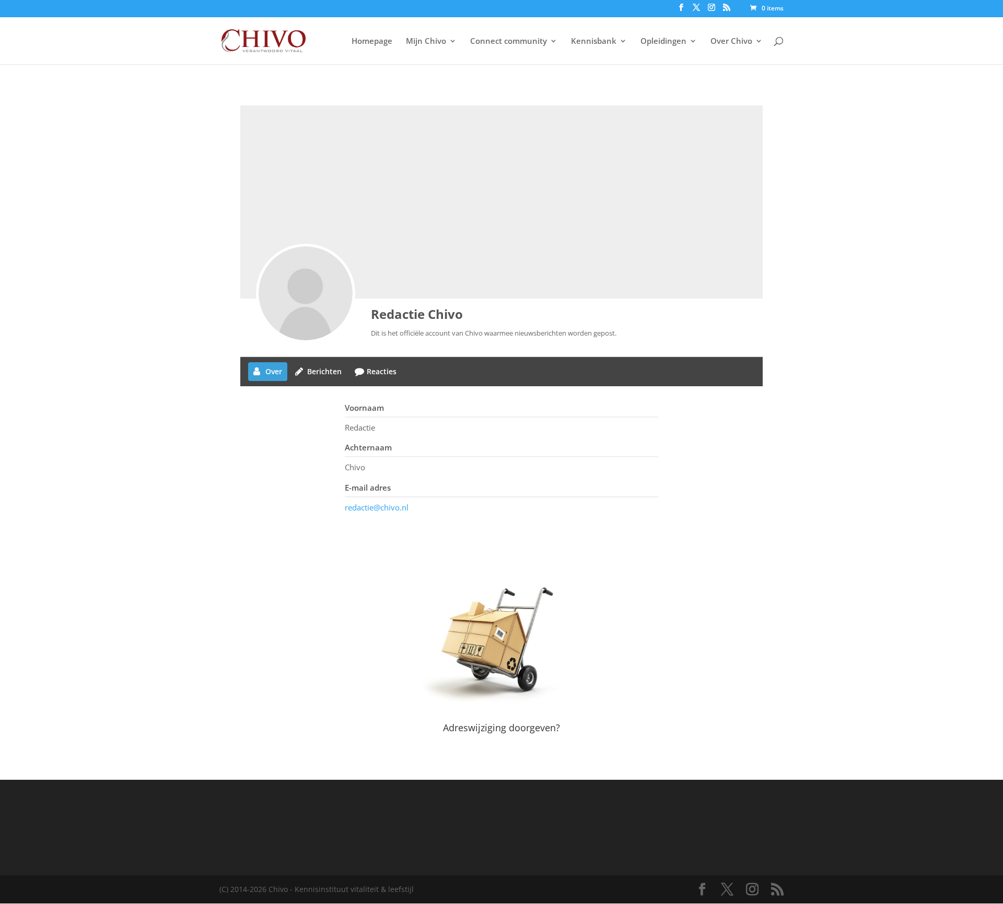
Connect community (508, 41)
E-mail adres (368, 487)
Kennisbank (593, 41)
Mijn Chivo (426, 41)
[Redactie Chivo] (305, 293)
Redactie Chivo (417, 314)
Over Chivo (731, 41)
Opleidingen (663, 41)
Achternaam (368, 447)
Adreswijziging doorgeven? (501, 727)
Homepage (372, 41)
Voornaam (364, 407)
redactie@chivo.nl (377, 507)
